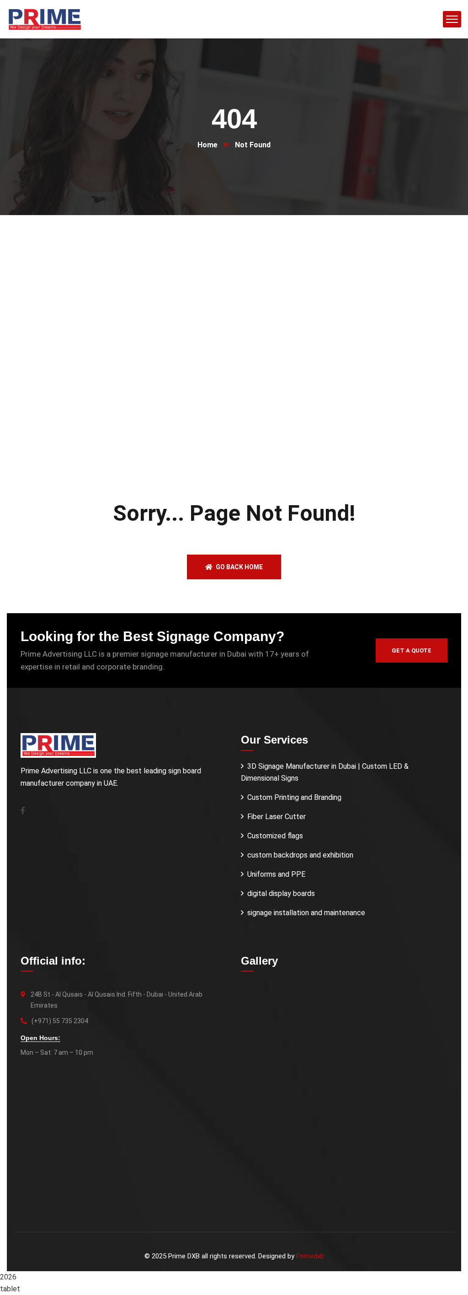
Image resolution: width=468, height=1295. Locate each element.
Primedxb (310, 1256)
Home (207, 144)
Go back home (238, 567)
